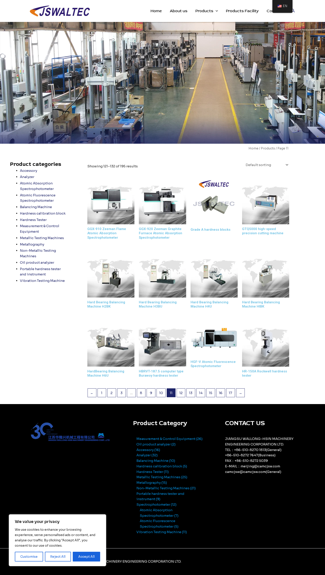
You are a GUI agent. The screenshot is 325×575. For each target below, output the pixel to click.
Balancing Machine (36, 207)
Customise (29, 557)
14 (201, 393)
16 (220, 393)
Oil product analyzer (37, 262)
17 (230, 393)
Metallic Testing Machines (42, 238)
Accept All (86, 557)
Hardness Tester (33, 220)
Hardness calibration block (43, 213)
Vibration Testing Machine (42, 281)
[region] (57, 540)
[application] (215, 11)
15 (210, 393)
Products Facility (242, 11)
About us (178, 11)
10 (161, 393)
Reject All (57, 557)
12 (181, 393)
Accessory (28, 170)
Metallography (32, 244)
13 (190, 393)
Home (156, 11)
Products (204, 11)
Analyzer (27, 177)
